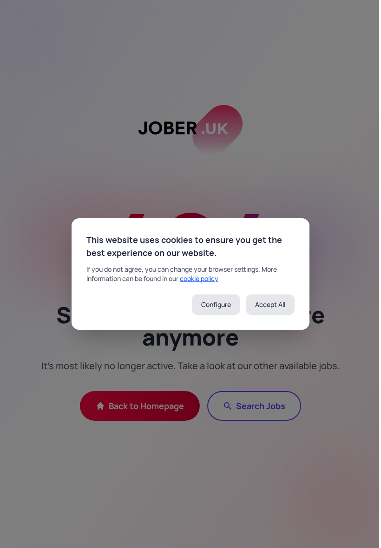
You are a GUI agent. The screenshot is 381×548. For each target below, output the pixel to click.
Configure (216, 304)
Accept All (270, 304)
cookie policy (199, 278)
